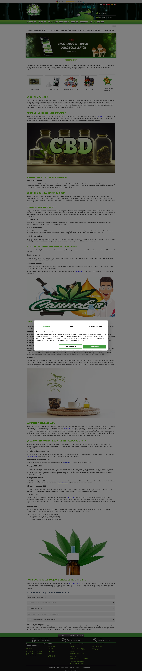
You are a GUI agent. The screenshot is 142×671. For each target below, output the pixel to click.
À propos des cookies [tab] (95, 326)
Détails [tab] (71, 326)
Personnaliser (70, 346)
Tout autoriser (94, 346)
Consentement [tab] (46, 326)
